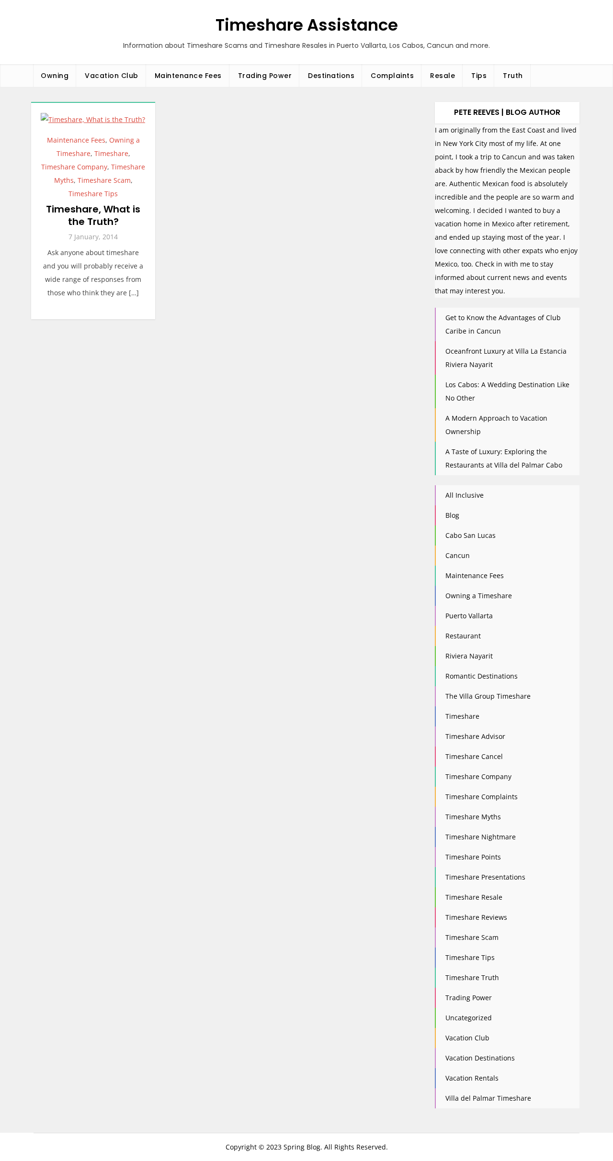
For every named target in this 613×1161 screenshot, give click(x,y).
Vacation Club (111, 75)
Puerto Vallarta (469, 615)
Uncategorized (468, 1017)
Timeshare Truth (472, 977)
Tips (479, 75)
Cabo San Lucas (470, 535)
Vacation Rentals (472, 1078)
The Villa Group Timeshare (488, 696)
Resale (442, 75)
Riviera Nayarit (469, 655)
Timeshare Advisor (475, 736)
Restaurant (463, 635)
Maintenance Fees (188, 75)
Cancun (457, 555)
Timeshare (111, 153)
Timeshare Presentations (485, 877)
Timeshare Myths (473, 816)
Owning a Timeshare (478, 595)
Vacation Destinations (480, 1057)
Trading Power (265, 75)
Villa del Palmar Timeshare (488, 1098)
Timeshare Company (74, 166)
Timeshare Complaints (481, 796)
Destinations (331, 75)
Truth (513, 75)
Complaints (392, 75)
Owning (54, 75)
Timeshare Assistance (307, 24)
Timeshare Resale (473, 897)
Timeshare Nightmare (480, 836)
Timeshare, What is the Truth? (93, 215)
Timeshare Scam (104, 180)
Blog (452, 515)
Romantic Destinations (481, 676)
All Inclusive (464, 495)
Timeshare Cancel (474, 756)
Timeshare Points (473, 856)
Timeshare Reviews (476, 917)
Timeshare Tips (93, 193)
